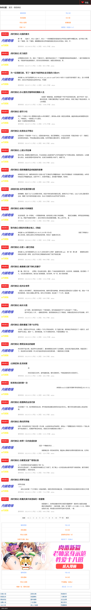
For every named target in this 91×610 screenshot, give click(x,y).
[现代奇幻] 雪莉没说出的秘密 (23, 344)
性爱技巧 (64, 594)
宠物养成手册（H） (67, 535)
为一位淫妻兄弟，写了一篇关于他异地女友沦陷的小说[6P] (35, 73)
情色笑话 (17, 7)
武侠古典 (33, 594)
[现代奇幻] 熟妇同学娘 (20, 422)
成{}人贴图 (34, 605)
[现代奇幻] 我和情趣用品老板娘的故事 (27, 170)
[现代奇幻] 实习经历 (19, 53)
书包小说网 (23, 23)
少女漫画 (33, 602)
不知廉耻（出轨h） (67, 582)
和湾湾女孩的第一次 (19, 383)
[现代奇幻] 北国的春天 (20, 34)
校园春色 (33, 597)
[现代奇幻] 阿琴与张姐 (20, 480)
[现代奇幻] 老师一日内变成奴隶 (24, 441)
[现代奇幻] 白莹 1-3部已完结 (22, 247)
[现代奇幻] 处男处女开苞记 (22, 131)
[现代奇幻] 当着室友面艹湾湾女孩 (25, 460)
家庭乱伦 (3, 597)
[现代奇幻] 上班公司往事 (21, 150)
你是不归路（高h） (24, 539)
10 (56, 518)
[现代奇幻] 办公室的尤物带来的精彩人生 (27, 92)
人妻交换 (64, 597)
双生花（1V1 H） (67, 587)
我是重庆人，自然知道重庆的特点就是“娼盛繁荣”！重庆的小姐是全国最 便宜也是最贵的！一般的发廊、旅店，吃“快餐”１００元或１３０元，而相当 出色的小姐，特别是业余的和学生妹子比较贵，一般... (66, 506)
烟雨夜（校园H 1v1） (68, 27)
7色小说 (68, 13)
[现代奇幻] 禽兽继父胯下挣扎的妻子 (26, 267)
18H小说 (3, 605)
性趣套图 (64, 605)
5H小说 (68, 18)
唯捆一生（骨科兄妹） (23, 587)
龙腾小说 (3, 602)
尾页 (67, 518)
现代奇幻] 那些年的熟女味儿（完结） (26, 228)
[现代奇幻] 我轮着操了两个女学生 (25, 325)
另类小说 (3, 594)
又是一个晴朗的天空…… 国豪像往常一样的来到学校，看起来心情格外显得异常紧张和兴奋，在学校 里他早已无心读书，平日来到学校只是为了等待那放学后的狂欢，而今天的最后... (64, 450)
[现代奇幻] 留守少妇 (19, 112)
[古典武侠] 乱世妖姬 (19, 363)
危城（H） (23, 27)
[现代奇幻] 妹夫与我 (19, 305)
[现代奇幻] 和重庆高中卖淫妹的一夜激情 (27, 499)
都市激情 (33, 599)
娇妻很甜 (68, 23)
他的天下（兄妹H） (67, 539)
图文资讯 (64, 602)
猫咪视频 (23, 13)
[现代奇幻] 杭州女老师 (20, 286)
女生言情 (64, 599)
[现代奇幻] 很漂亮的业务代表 (23, 402)
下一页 (61, 518)
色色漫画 (23, 18)
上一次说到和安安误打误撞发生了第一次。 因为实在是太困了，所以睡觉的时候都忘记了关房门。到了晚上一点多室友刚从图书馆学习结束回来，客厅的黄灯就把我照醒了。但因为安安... (53, 467)
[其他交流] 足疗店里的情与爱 (23, 189)
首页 (10, 7)
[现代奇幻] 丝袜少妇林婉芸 (22, 208)
